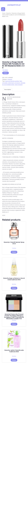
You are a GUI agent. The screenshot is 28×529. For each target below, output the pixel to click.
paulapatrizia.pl (14, 5)
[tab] (7, 89)
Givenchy (8, 13)
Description (7, 89)
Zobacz (5, 73)
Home (3, 13)
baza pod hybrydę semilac (12, 81)
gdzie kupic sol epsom (14, 83)
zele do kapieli (18, 84)
